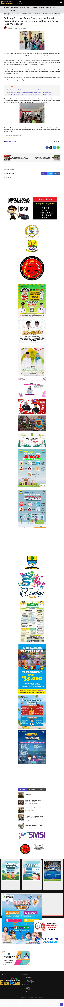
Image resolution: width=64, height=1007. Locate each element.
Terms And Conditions (31, 979)
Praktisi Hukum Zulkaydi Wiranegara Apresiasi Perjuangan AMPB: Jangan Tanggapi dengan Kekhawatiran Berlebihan (34, 817)
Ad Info (28, 991)
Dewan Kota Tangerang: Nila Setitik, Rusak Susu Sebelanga (34, 801)
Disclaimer (28, 977)
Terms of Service (30, 981)
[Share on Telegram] (54, 147)
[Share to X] (50, 147)
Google (43, 173)
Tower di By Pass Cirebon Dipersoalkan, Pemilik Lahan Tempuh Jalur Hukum (35, 824)
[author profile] (5, 27)
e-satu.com (23, 997)
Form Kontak (29, 988)
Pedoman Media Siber (31, 982)
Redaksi (28, 989)
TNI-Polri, (24, 28)
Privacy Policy (29, 980)
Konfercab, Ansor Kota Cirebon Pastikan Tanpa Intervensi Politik (33, 808)
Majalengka (8, 141)
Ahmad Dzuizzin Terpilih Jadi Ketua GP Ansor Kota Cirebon (35, 793)
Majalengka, (19, 28)
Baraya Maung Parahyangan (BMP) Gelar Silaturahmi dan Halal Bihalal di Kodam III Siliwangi (29, 94)
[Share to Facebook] (47, 147)
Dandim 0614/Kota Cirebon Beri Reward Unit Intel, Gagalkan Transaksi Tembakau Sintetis (29, 92)
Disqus (50, 173)
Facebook (56, 173)
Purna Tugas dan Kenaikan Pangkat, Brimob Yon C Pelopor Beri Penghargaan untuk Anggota (29, 89)
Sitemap (28, 987)
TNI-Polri (13, 141)
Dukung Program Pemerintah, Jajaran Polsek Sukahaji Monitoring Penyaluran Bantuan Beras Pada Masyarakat (31, 21)
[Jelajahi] (60, 2)
